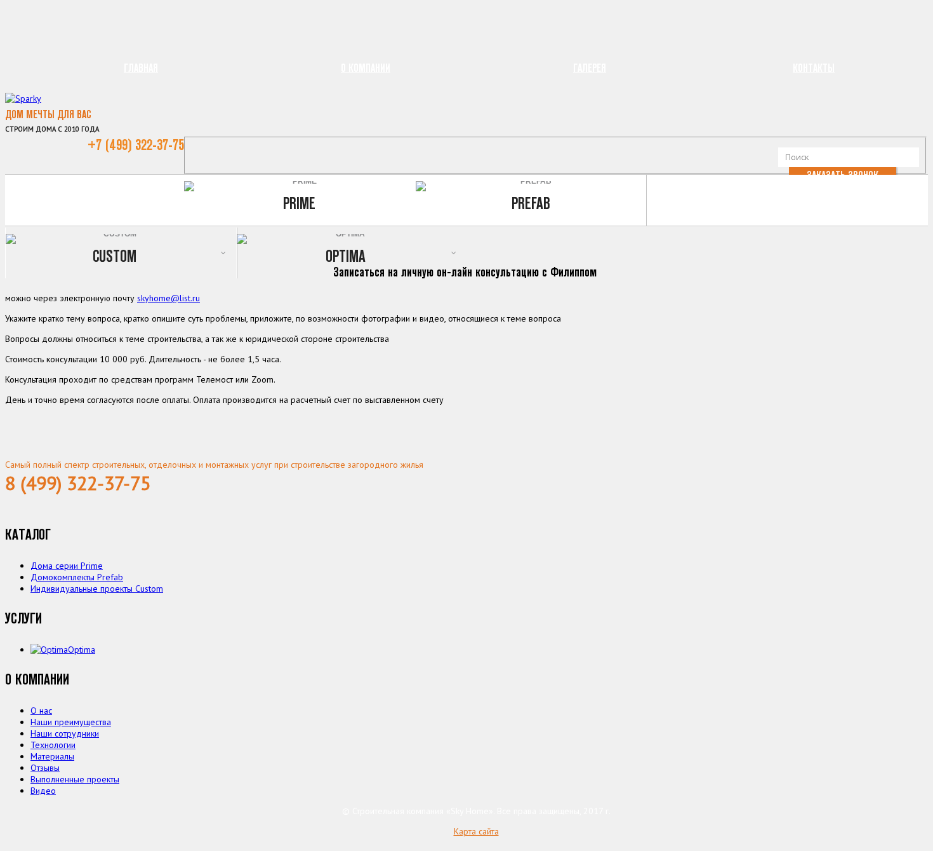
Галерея (589, 68)
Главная (141, 68)
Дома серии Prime (66, 565)
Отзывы (45, 767)
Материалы (52, 756)
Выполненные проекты (74, 779)
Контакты (814, 68)
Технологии (53, 745)
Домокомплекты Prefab (76, 577)
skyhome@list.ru (168, 298)
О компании (365, 68)
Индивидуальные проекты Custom (96, 588)
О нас (41, 710)
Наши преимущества (70, 722)
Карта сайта (476, 831)
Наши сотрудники (64, 733)
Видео (43, 790)
